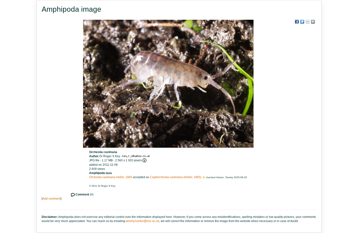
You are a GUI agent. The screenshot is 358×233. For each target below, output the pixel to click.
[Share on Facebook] (297, 22)
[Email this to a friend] (313, 22)
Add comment (51, 198)
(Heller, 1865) (175, 177)
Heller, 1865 (110, 177)
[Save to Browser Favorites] (308, 22)
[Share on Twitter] (302, 22)
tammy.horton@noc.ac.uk (142, 221)
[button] (203, 177)
